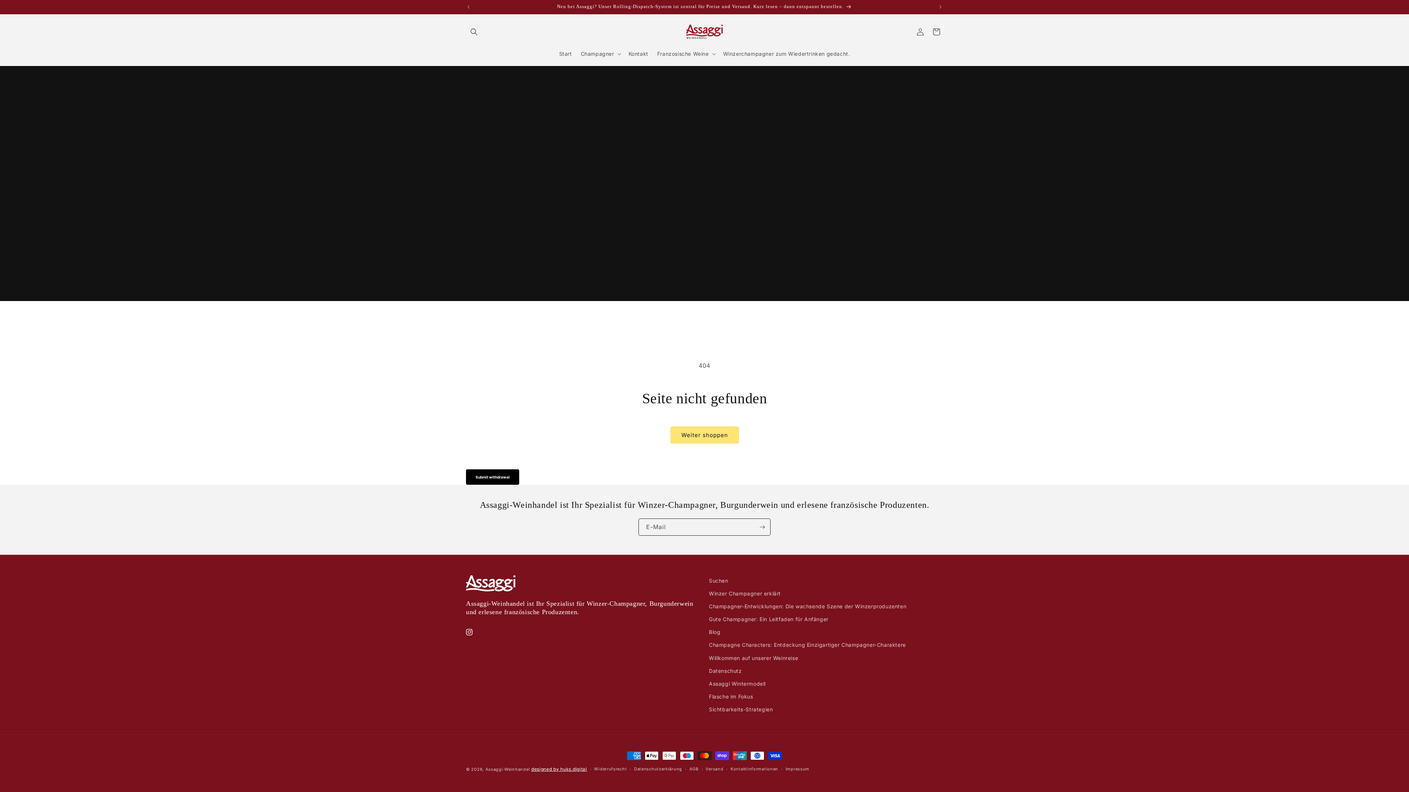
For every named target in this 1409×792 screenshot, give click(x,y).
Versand (714, 768)
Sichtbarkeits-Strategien (741, 709)
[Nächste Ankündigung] (940, 7)
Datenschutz (725, 671)
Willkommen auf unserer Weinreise (753, 658)
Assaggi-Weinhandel (507, 769)
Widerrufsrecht (610, 768)
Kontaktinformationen (754, 768)
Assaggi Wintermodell (737, 684)
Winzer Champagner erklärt (745, 593)
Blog (714, 632)
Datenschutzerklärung (658, 768)
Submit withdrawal (493, 477)
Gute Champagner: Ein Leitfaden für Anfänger (769, 619)
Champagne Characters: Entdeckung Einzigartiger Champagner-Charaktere (807, 645)
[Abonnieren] (762, 527)
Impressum (797, 768)
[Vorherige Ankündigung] (468, 7)
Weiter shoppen (704, 435)
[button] (474, 32)
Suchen (718, 581)
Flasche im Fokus (731, 696)
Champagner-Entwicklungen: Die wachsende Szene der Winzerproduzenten (807, 606)
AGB (694, 768)
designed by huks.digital (559, 769)
